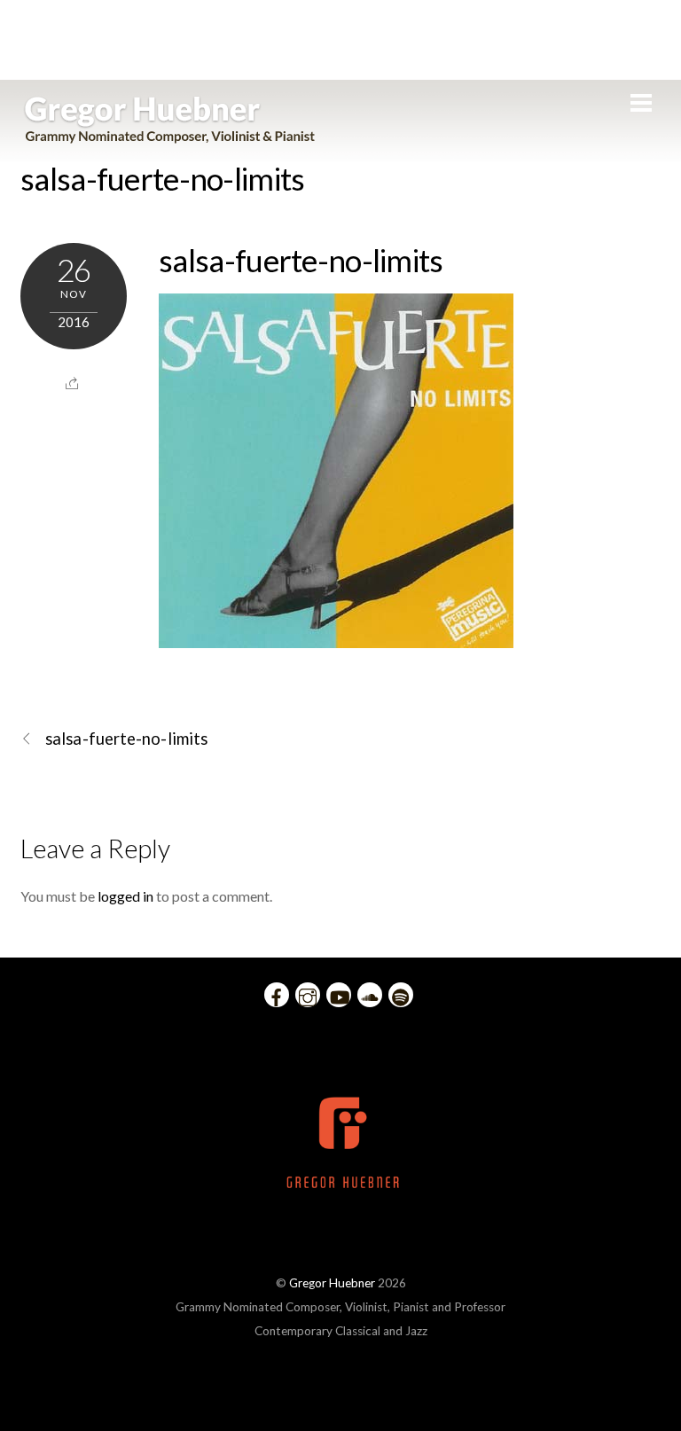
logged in (125, 896)
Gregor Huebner (332, 1283)
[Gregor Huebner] (169, 134)
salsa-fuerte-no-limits (162, 178)
